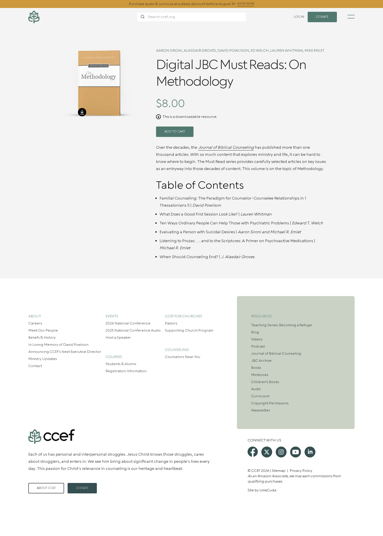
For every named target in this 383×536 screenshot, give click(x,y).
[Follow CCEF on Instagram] (281, 452)
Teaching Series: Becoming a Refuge (281, 325)
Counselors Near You (182, 356)
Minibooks (259, 374)
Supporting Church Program (189, 330)
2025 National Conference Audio (133, 330)
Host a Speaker (118, 337)
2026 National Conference (128, 323)
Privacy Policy (301, 470)
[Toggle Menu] (351, 16)
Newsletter (260, 410)
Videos (256, 339)
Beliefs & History (42, 337)
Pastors (171, 323)
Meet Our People (43, 330)
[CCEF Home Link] (82, 17)
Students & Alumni (121, 364)
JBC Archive (261, 360)
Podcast (258, 346)
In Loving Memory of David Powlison (58, 344)
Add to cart (174, 131)
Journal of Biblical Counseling (276, 353)
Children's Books (265, 382)
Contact (35, 366)
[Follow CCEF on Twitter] (266, 452)
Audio (256, 389)
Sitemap (278, 470)
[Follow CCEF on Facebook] (253, 452)
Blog (255, 332)
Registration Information (126, 371)
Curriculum (260, 396)
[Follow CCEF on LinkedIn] (310, 452)
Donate (82, 488)
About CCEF (46, 488)
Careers (35, 323)
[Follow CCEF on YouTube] (295, 452)
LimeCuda (267, 490)
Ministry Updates (42, 358)
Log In (299, 17)
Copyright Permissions (270, 403)
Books (256, 367)
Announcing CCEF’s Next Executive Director (64, 351)
